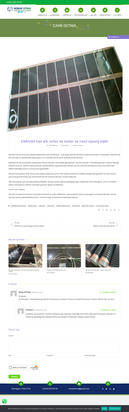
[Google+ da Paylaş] (106, 210)
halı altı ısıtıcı (32, 206)
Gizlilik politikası (115, 408)
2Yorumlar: (65, 145)
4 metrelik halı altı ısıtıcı (53, 158)
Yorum (11, 336)
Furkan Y (30, 310)
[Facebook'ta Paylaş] (102, 210)
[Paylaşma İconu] (118, 210)
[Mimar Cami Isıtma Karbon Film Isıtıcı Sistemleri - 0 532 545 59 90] (20, 9)
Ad (10, 355)
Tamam (104, 408)
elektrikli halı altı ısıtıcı (18, 206)
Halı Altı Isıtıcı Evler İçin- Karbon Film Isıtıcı (98, 270)
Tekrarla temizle (109, 292)
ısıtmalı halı (76, 206)
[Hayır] (126, 409)
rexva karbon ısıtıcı (102, 206)
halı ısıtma (50, 206)
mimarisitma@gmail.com (79, 389)
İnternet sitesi (90, 355)
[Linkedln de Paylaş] (114, 210)
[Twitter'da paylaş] (98, 210)
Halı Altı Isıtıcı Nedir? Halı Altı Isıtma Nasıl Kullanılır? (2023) (24, 270)
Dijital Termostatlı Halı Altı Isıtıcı (56, 270)
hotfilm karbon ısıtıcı (63, 206)
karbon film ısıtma (88, 206)
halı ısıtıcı (42, 206)
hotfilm (113, 182)
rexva (105, 182)
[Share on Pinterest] (110, 210)
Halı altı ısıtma (78, 145)
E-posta (50, 355)
